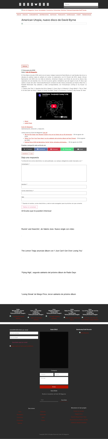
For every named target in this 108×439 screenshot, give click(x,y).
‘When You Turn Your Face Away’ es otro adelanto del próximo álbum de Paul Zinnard (50, 138)
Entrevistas (44, 14)
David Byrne (25, 153)
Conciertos (33, 14)
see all (45, 132)
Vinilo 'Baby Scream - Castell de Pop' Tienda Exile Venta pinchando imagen (72, 312)
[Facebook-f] (20, 4)
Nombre (24, 184)
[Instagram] (28, 4)
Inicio (19, 14)
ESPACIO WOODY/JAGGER (78, 422)
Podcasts (61, 14)
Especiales (71, 14)
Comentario (25, 164)
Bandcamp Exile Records (84, 329)
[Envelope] (52, 4)
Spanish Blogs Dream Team (78, 417)
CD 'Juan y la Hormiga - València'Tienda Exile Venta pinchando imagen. (36, 312)
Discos (25, 14)
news (31, 153)
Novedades (20, 414)
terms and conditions (26, 346)
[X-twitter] (24, 4)
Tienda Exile (86, 14)
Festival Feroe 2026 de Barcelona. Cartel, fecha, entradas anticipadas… (46, 142)
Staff (79, 14)
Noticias (53, 14)
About (26, 121)
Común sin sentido (79, 411)
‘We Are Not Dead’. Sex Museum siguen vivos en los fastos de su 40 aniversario (48, 134)
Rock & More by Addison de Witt (79, 419)
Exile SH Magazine (31, 72)
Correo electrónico (27, 190)
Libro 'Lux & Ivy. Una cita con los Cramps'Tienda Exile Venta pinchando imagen (90, 312)
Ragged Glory (79, 414)
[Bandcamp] (48, 4)
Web (22, 197)
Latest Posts (28, 123)
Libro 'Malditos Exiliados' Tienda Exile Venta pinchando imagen (54, 311)
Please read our (22, 346)
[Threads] (32, 4)
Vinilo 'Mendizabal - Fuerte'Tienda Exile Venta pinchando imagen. (18, 311)
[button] (81, 2)
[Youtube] (44, 4)
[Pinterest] (40, 4)
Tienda (43, 420)
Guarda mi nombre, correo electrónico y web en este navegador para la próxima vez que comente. (52, 203)
